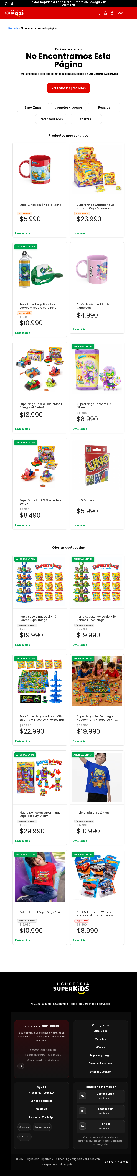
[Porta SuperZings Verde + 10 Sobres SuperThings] (97, 582)
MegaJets (101, 1039)
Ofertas (85, 119)
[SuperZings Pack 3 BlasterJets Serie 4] (40, 465)
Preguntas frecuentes (42, 1092)
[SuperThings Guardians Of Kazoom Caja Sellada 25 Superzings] (97, 170)
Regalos (104, 107)
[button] (125, 13)
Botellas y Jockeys (101, 1071)
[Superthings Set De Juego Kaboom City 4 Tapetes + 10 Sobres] (97, 681)
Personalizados (51, 119)
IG (21, 1066)
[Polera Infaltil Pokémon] (97, 778)
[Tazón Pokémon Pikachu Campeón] (97, 269)
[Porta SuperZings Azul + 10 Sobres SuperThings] (40, 582)
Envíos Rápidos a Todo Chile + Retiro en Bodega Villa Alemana (68, 3)
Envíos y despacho (42, 1100)
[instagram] (6, 3)
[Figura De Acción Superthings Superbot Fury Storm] (40, 778)
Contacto (41, 1109)
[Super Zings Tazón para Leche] (40, 170)
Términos (108, 1161)
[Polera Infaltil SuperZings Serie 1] (40, 877)
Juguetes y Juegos (68, 107)
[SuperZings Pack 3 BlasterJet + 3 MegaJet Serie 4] (40, 369)
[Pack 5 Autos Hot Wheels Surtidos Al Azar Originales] (97, 877)
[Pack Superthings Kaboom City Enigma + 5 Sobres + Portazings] (40, 681)
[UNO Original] (97, 465)
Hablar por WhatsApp (41, 1117)
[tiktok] (12, 3)
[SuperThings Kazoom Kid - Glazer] (97, 369)
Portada (13, 28)
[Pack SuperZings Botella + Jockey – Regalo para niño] (40, 269)
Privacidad (123, 1161)
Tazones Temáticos (101, 1063)
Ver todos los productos (68, 88)
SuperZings (32, 107)
